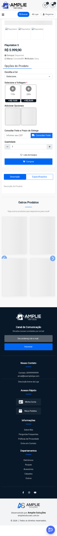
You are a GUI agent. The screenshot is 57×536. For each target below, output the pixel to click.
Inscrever (28, 347)
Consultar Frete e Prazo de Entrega (21, 130)
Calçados (28, 474)
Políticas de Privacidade (28, 439)
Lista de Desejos (30, 155)
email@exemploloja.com (28, 376)
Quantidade (10, 142)
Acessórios (28, 469)
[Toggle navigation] (3, 14)
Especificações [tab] (39, 176)
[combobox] (28, 76)
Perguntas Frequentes (28, 434)
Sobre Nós (28, 430)
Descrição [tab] (15, 176)
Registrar (49, 14)
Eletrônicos (28, 460)
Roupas (28, 465)
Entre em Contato (28, 443)
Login (36, 14)
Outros (29, 478)
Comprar (30, 161)
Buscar (24, 14)
